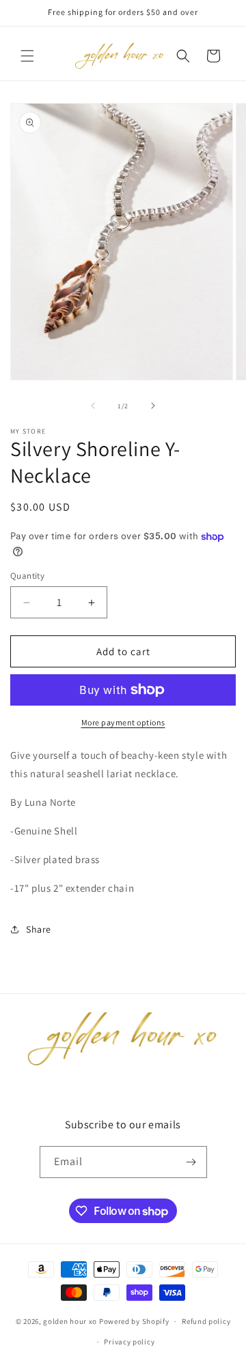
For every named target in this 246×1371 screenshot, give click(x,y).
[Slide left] (93, 406)
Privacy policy (129, 1341)
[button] (27, 56)
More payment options (123, 722)
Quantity (27, 576)
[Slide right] (153, 406)
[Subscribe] (191, 1162)
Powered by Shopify (134, 1321)
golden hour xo (70, 1321)
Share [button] (38, 929)
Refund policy (206, 1321)
